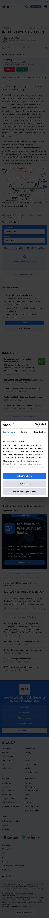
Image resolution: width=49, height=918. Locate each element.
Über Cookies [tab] (39, 432)
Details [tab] (24, 432)
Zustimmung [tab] (9, 432)
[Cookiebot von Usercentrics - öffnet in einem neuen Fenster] (35, 425)
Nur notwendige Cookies (24, 491)
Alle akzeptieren (24, 476)
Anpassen (23, 484)
